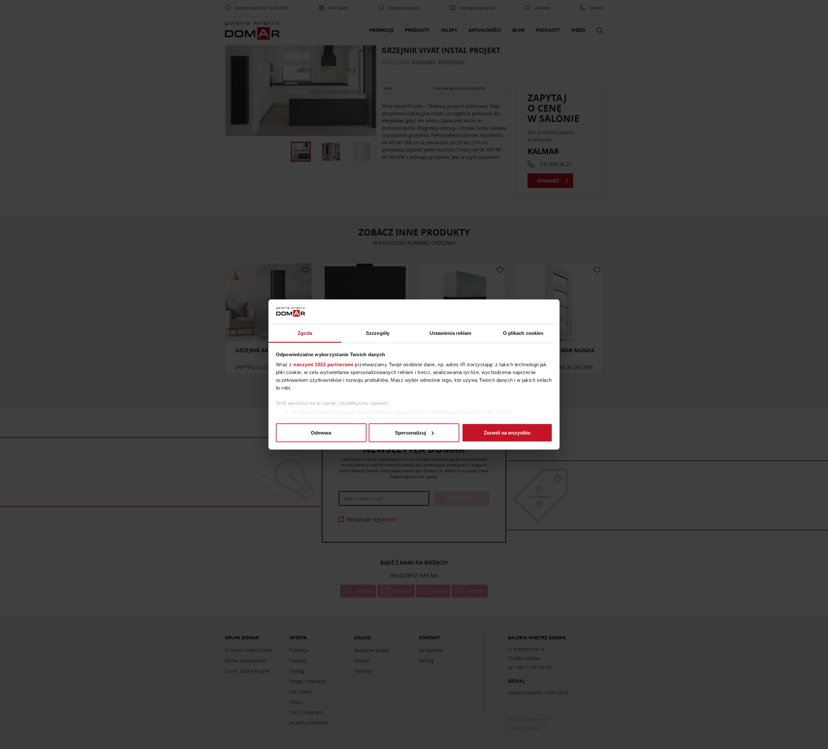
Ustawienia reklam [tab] (451, 333)
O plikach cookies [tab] (523, 333)
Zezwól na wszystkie (507, 432)
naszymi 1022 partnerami (323, 364)
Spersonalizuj (410, 432)
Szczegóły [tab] (377, 333)
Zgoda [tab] (305, 333)
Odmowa (321, 432)
